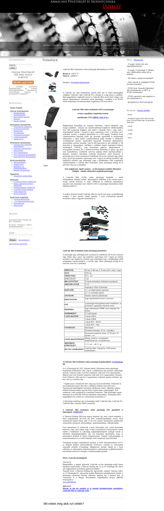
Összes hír (138, 60)
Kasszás (17, 119)
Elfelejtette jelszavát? (18, 244)
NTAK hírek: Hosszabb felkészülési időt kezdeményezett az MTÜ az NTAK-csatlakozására (140, 90)
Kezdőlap (47, 45)
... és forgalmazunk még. (24, 201)
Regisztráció (106, 45)
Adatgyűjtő (18, 139)
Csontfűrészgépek (21, 199)
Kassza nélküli (20, 121)
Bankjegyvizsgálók (22, 170)
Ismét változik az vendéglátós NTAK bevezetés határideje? (141, 83)
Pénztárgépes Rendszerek (25, 157)
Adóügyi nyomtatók (22, 148)
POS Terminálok (21, 153)
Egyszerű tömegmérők (23, 189)
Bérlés (97, 45)
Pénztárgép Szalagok (23, 127)
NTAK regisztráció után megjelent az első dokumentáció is (141, 97)
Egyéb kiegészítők (21, 129)
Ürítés (29, 225)
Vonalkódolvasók (21, 135)
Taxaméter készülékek (23, 176)
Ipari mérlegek (20, 192)
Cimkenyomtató (21, 137)
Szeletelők (18, 205)
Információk (88, 45)
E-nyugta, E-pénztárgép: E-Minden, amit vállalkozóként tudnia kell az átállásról (140, 72)
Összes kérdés (143, 110)
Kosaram (12, 225)
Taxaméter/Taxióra (68, 45)
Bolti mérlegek (20, 194)
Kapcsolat (117, 45)
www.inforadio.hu (69, 482)
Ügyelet (111, 7)
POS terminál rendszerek (25, 155)
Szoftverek (18, 150)
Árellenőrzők (20, 162)
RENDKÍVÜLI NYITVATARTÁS (140, 102)
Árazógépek (19, 164)
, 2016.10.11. (100, 117)
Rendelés (21, 225)
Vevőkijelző (19, 133)
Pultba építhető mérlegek (25, 182)
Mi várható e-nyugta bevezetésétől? (140, 78)
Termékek (55, 45)
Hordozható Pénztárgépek (80, 82)
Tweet (46, 165)
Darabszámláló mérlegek (24, 187)
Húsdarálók (19, 203)
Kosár (79, 45)
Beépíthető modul (22, 117)
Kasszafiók (18, 131)
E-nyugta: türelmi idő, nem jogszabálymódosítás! (137, 65)
